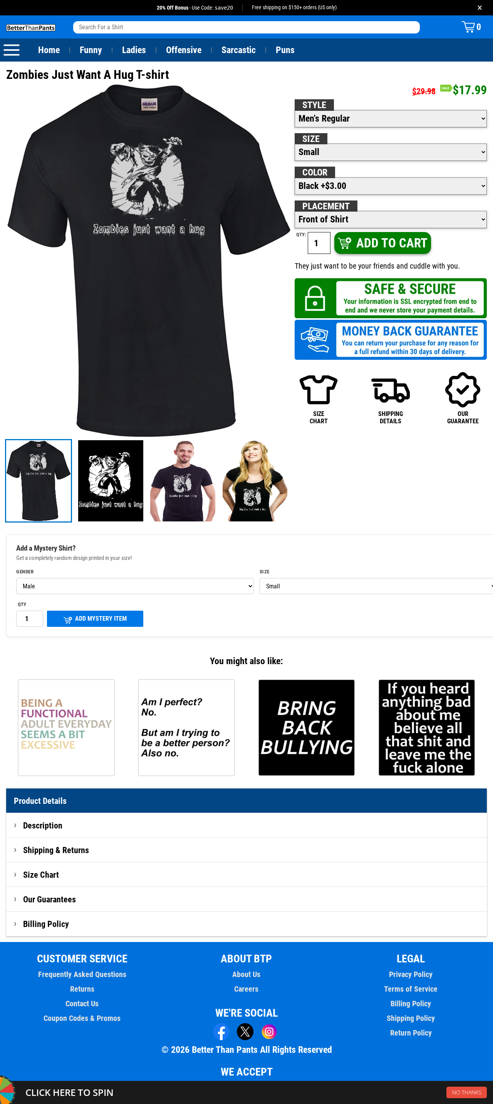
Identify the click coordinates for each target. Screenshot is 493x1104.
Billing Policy (46, 924)
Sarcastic (238, 50)
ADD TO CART (392, 243)
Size (311, 139)
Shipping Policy (411, 1018)
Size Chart (41, 875)
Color (314, 172)
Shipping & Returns (56, 850)
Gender (25, 572)
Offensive (183, 50)
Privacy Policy (411, 974)
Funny (91, 50)
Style (314, 105)
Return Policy (411, 1032)
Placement (326, 206)
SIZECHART (319, 417)
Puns (285, 50)
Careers (246, 989)
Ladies (134, 50)
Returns (82, 989)
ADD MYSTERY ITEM (101, 618)
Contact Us (82, 1003)
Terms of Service (411, 989)
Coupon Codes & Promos (82, 1018)
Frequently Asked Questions (82, 974)
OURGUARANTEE (463, 417)
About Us (246, 974)
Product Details (40, 801)
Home (49, 50)
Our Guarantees (49, 899)
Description (42, 825)
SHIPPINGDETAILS (390, 417)
